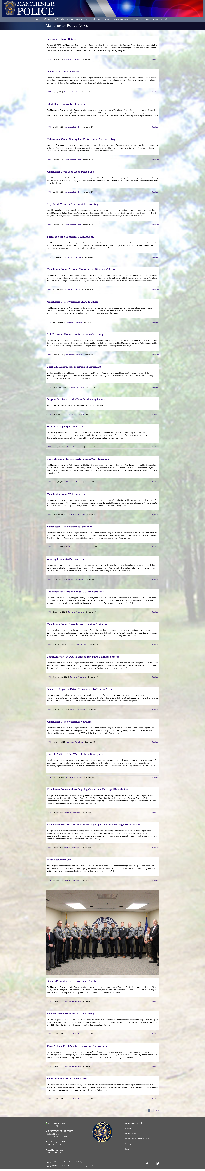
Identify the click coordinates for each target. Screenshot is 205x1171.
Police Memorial (131, 1133)
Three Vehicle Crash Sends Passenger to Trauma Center (78, 1046)
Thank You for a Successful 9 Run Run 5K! (71, 237)
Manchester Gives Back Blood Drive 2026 (70, 172)
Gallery (128, 1144)
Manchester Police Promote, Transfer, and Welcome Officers (81, 269)
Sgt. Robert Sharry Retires (61, 39)
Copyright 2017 (51, 1166)
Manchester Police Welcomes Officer (67, 494)
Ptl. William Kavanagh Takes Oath (66, 104)
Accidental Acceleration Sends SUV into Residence (75, 591)
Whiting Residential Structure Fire (66, 559)
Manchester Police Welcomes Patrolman (69, 526)
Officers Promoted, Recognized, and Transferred (74, 981)
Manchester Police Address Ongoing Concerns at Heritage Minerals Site (87, 789)
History (128, 1128)
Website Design (61, 1166)
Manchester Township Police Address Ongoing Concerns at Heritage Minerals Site (93, 824)
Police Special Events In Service (137, 1138)
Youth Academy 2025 (59, 859)
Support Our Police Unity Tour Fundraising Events (76, 399)
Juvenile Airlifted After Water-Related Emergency (75, 754)
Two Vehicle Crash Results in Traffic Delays (71, 1013)
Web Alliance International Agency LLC (80, 1166)
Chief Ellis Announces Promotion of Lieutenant (74, 367)
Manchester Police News (71, 59)
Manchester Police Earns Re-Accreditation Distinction (77, 624)
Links (127, 1149)
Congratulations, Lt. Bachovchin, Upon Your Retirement (78, 459)
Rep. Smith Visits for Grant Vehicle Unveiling (72, 204)
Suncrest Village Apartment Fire (65, 426)
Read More (155, 59)
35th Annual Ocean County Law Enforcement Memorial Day (81, 139)
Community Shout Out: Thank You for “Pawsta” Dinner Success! (83, 656)
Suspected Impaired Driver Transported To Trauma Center (80, 689)
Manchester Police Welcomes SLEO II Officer (72, 302)
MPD (49, 59)
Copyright (49, 1162)
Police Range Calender (134, 1123)
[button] (166, 19)
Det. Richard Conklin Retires (63, 71)
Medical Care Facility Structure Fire (67, 1078)
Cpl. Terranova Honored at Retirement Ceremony (75, 334)
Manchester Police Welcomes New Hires (69, 722)
